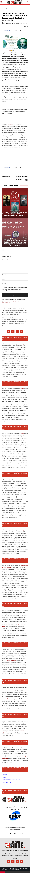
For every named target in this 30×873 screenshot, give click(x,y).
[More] (20, 30)
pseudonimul (11, 124)
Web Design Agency (10, 869)
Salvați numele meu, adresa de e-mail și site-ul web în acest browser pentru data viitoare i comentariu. (14, 289)
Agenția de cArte (10, 23)
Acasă (3, 8)
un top (22, 344)
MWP (17, 869)
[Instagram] (12, 331)
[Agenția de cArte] (3, 23)
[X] (21, 331)
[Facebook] (8, 331)
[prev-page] (3, 250)
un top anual (24, 530)
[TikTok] (17, 331)
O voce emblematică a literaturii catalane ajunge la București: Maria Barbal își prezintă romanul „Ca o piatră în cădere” (15, 243)
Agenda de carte (9, 8)
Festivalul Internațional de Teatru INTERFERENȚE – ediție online (22, 178)
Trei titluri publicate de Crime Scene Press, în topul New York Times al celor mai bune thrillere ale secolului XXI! (15, 214)
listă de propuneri (11, 660)
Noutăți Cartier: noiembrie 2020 (6, 177)
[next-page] (5, 250)
